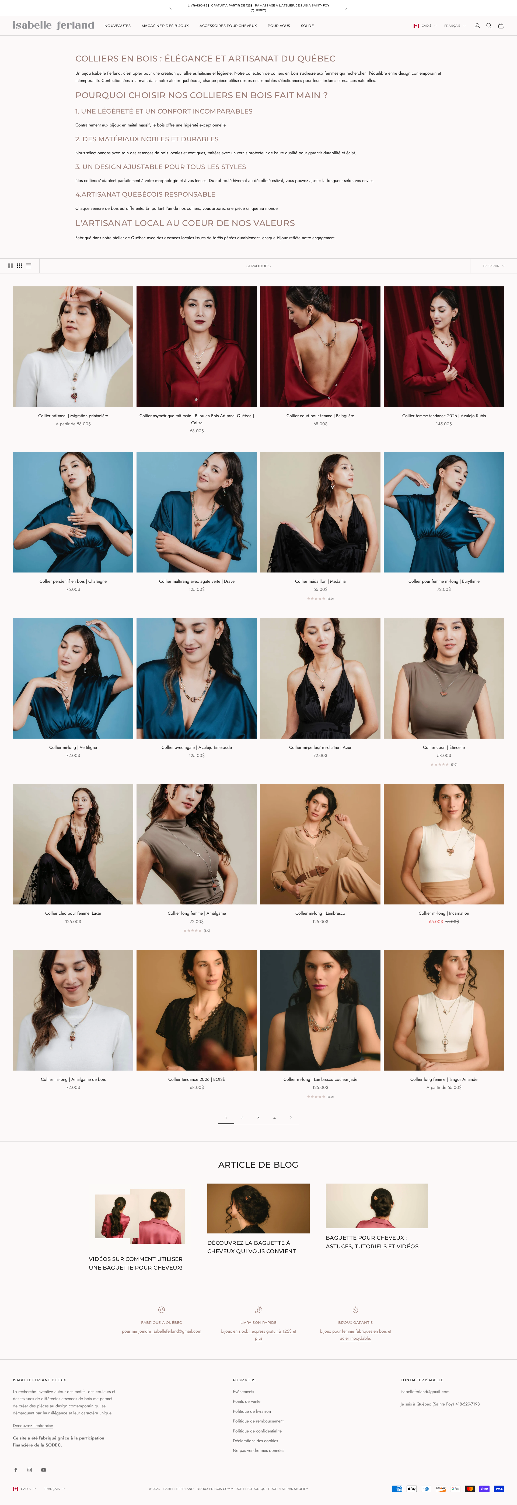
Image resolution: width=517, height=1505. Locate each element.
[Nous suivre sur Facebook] (15, 1470)
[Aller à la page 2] (291, 1118)
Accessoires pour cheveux (228, 25)
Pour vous (279, 25)
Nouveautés (117, 25)
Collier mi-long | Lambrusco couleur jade (320, 1079)
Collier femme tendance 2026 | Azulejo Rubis (444, 416)
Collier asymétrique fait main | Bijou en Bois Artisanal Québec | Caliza (196, 419)
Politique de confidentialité (257, 1431)
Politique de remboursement (258, 1421)
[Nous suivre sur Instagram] (29, 1470)
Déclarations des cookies (255, 1441)
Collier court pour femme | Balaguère (320, 416)
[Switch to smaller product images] (19, 266)
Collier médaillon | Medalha (320, 581)
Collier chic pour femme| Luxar (73, 913)
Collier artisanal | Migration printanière (73, 416)
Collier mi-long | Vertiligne (73, 747)
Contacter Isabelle (422, 1380)
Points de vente (246, 1401)
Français (452, 26)
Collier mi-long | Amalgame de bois (73, 1079)
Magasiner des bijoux (165, 25)
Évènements (243, 1392)
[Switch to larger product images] (10, 266)
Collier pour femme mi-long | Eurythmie (444, 581)
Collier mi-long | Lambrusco (320, 913)
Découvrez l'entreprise (33, 1425)
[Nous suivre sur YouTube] (43, 1470)
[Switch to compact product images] (28, 266)
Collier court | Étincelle (444, 747)
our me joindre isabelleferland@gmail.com (162, 1331)
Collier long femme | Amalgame (197, 913)
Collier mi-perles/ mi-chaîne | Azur (320, 747)
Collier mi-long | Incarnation (444, 913)
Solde (307, 25)
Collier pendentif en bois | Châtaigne (73, 581)
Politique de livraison (252, 1411)
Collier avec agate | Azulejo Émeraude (197, 747)
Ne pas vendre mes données (258, 1450)
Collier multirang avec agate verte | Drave (197, 581)
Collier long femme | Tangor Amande (443, 1079)
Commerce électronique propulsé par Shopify (265, 1489)
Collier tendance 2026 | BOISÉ (196, 1079)
